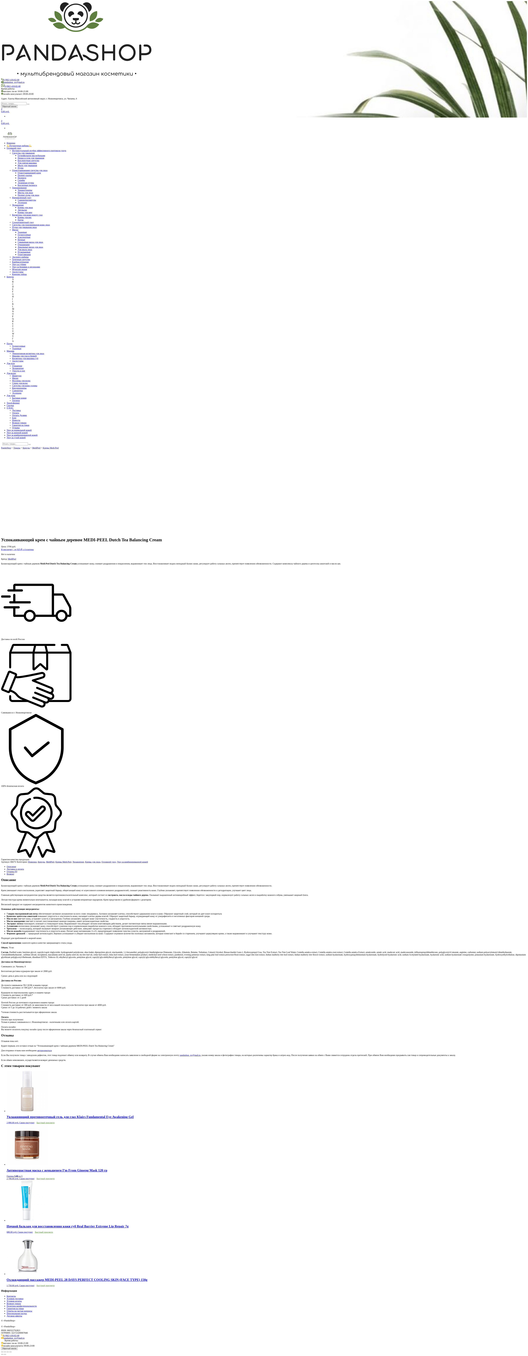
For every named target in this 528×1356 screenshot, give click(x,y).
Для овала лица (25, 249)
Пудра (20, 168)
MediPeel (12, 559)
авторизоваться (44, 1050)
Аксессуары (17, 272)
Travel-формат (13, 403)
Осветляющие (24, 254)
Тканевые (22, 232)
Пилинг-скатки (25, 175)
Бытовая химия (19, 398)
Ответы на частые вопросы (19, 1311)
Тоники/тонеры (25, 190)
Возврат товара (19, 423)
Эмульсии (22, 210)
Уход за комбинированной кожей (22, 435)
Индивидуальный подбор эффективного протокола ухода (39, 150)
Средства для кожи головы (24, 385)
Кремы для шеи (25, 212)
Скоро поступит (26, 1123)
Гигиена (16, 400)
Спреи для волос (20, 383)
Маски (15, 230)
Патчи (21, 220)
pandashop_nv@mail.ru (14, 82)
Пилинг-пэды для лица (28, 195)
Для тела (11, 363)
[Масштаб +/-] (10, 1351)
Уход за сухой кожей (16, 437)
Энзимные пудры (26, 183)
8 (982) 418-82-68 (11, 80)
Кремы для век (24, 217)
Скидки (10, 405)
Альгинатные (24, 237)
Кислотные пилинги (27, 185)
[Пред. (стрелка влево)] (2, 1354)
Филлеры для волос (21, 381)
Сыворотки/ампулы (27, 200)
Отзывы (16, 428)
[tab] (267, 866)
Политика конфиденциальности (22, 1306)
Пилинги (22, 178)
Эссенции (22, 202)
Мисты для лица (25, 192)
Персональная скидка (17, 1313)
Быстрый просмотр (46, 1123)
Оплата (15, 413)
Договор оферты (14, 1316)
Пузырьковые (24, 252)
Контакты (11, 1296)
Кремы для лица (25, 207)
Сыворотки (17, 390)
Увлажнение (18, 205)
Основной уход (14, 148)
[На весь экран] (8, 1351)
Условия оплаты (14, 1301)
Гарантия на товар (20, 425)
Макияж (10, 351)
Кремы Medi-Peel (63, 862)
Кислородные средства (28, 160)
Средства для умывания (23, 153)
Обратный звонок (9, 106)
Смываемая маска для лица (30, 242)
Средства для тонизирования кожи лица (31, 225)
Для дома (11, 395)
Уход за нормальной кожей (19, 430)
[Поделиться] (5, 1351)
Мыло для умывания (27, 165)
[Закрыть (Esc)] (2, 1351)
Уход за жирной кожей (17, 432)
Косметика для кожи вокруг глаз (27, 215)
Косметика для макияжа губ (25, 358)
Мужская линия (19, 269)
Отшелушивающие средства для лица (29, 170)
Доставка (16, 410)
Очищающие (24, 244)
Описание (11, 866)
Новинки (11, 143)
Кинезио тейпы (19, 274)
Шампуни (16, 376)
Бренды (10, 277)
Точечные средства (21, 259)
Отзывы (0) (12, 871)
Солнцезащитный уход (23, 222)
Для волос (11, 373)
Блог (14, 418)
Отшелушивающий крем (29, 173)
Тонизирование (19, 188)
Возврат (10, 874)
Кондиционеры (19, 388)
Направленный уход (21, 197)
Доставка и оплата (15, 869)
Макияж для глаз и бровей (24, 356)
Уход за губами (19, 264)
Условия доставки (15, 1298)
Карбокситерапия (20, 262)
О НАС (10, 408)
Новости (16, 420)
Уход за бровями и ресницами (26, 267)
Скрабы (21, 180)
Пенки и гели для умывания (31, 158)
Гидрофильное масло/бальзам (31, 155)
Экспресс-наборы (20, 257)
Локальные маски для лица (30, 247)
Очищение (17, 366)
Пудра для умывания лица (24, 227)
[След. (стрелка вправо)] (5, 1354)
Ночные (21, 239)
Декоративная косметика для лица (28, 353)
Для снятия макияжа (27, 163)
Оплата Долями (19, 415)
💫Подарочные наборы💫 (19, 145)
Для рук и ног (18, 371)
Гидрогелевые (24, 235)
